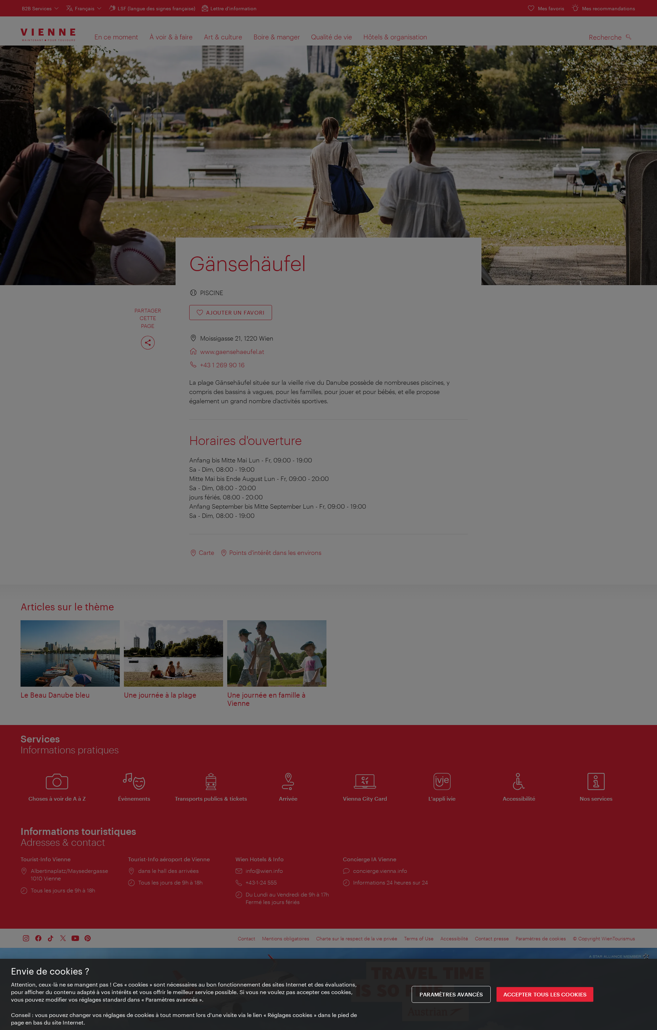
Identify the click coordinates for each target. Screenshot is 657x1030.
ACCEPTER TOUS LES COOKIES (545, 994)
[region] (328, 994)
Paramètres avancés (451, 994)
